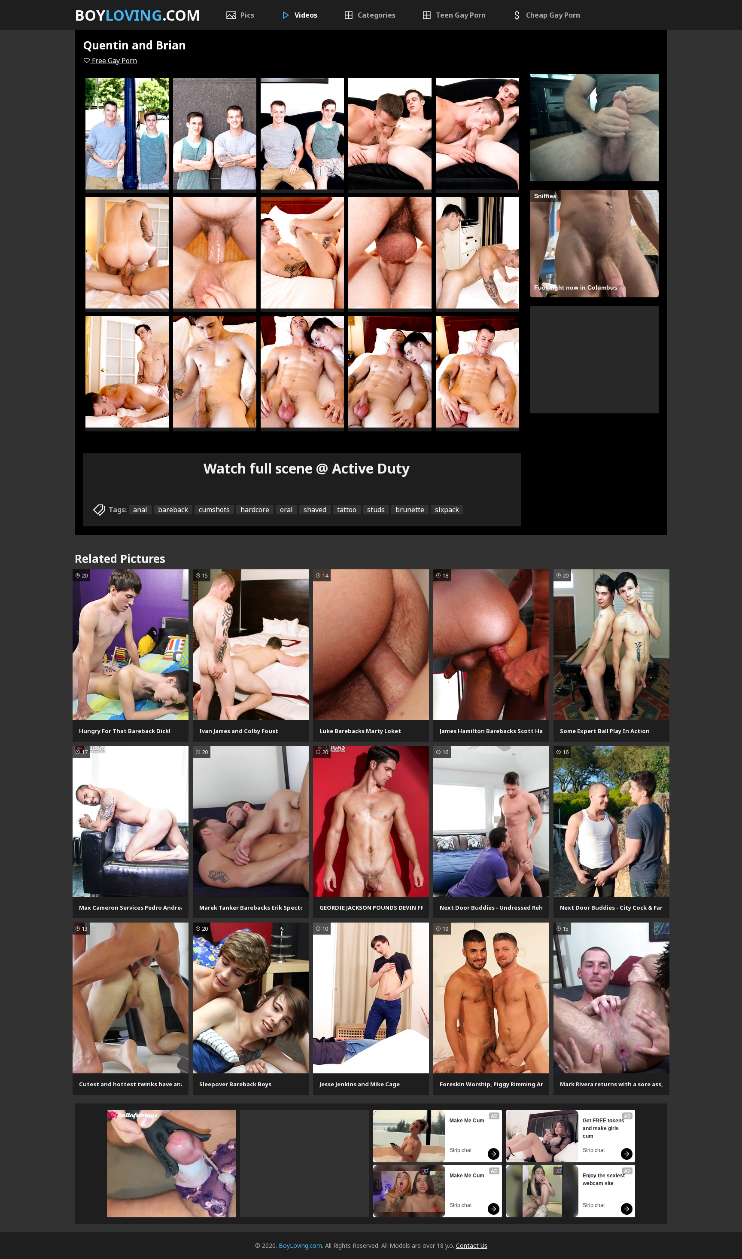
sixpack (447, 509)
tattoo (346, 509)
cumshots (214, 509)
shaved (315, 509)
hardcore (254, 509)
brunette (409, 509)
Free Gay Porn (113, 60)
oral (286, 509)
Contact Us (471, 1245)
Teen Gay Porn (461, 15)
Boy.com (137, 15)
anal (140, 509)
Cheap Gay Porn (553, 15)
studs (376, 509)
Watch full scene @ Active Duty (307, 468)
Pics (247, 15)
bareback (173, 509)
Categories (376, 15)
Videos (306, 15)
